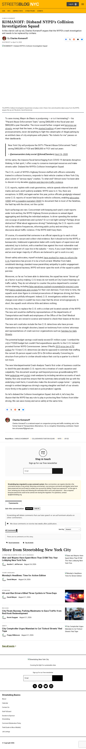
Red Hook (5, 608)
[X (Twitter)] (35, 686)
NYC (9, 11)
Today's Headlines (8, 572)
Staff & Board (6, 711)
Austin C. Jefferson (15, 564)
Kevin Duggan (12, 617)
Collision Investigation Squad (43, 439)
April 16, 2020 (61, 154)
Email (26, 471)
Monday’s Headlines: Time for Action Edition (24, 575)
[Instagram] (51, 686)
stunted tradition (46, 128)
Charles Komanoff (8, 18)
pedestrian (15, 375)
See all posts (8, 646)
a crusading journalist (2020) (29, 201)
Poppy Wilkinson (13, 635)
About (4, 699)
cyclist (27, 375)
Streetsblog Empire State (13, 555)
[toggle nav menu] (82, 4)
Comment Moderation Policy (11, 723)
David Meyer (12, 579)
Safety (4, 625)
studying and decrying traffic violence (46, 182)
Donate (40, 11)
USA (3, 11)
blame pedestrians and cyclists (23, 290)
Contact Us (5, 707)
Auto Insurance (28, 555)
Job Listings (6, 731)
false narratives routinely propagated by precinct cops (54, 286)
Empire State (18, 11)
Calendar (5, 703)
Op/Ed (66, 439)
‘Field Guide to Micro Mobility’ (11, 727)
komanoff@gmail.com (25, 428)
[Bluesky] (46, 686)
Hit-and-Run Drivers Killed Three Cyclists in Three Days (29, 593)
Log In (71, 4)
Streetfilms (30, 11)
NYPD (59, 439)
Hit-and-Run (6, 590)
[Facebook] (40, 686)
